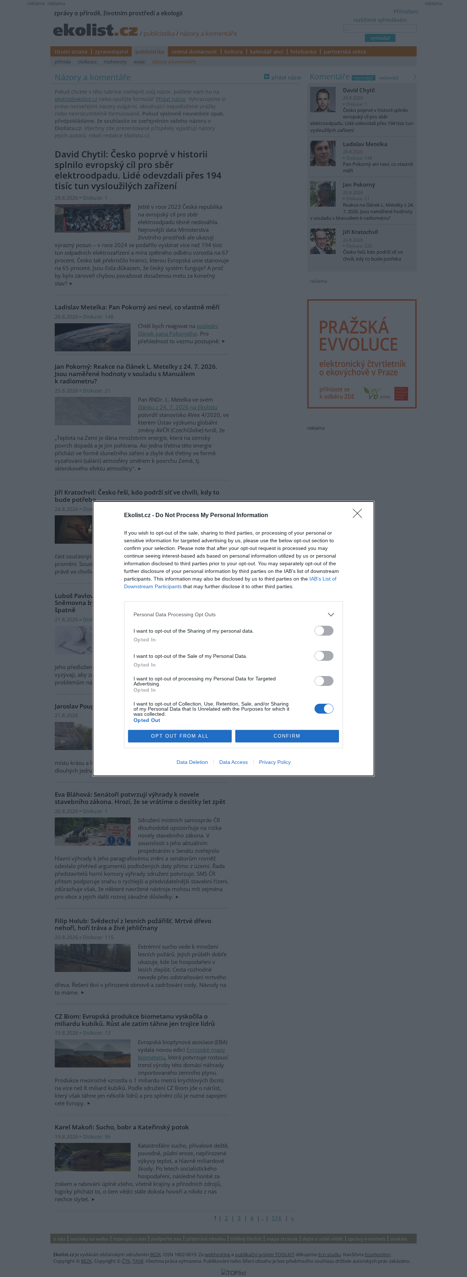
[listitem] (233, 614)
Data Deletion (192, 762)
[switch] (323, 631)
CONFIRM (287, 736)
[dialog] (233, 638)
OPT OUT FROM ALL (180, 736)
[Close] (360, 516)
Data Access (233, 762)
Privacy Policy (275, 762)
